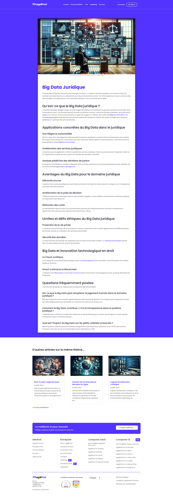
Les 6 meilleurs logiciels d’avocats (96, 444)
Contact (102, 5)
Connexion (121, 5)
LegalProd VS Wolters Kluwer (98, 462)
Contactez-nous (66, 450)
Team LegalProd (78, 75)
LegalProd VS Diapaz (95, 459)
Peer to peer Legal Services (46, 382)
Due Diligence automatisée (65, 142)
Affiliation (63, 460)
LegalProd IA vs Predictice (125, 468)
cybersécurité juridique (112, 241)
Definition (100, 75)
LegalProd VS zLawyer (96, 449)
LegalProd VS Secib (95, 452)
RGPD (118, 228)
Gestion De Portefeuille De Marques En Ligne (84, 383)
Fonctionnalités (76, 5)
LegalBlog (93, 5)
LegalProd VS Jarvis (95, 455)
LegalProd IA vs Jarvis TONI (125, 458)
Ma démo (131, 5)
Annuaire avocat (66, 464)
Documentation (66, 453)
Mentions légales (122, 477)
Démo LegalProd (66, 443)
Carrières (63, 457)
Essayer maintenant (126, 428)
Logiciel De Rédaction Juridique (120, 383)
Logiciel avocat (38, 443)
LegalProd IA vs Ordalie (124, 461)
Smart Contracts (74, 273)
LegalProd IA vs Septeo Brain (126, 464)
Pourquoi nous (37, 447)
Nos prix (35, 453)
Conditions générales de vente (127, 481)
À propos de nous (66, 447)
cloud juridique (86, 261)
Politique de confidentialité (126, 484)
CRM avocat (36, 457)
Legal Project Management (65, 167)
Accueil (65, 5)
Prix (86, 5)
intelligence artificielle (116, 115)
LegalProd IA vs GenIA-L (124, 454)
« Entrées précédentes (40, 407)
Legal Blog (64, 467)
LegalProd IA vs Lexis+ (124, 451)
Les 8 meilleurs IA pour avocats (127, 444)
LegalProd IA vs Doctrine (124, 447)
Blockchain (59, 273)
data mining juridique (50, 117)
